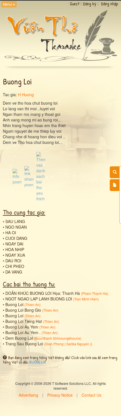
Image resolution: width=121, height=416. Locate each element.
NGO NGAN (16, 227)
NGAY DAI (14, 244)
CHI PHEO (14, 266)
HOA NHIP (14, 249)
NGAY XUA (15, 255)
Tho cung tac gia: (24, 212)
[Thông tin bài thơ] (17, 176)
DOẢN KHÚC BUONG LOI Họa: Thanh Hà (42, 293)
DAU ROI (13, 260)
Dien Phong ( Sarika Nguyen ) (68, 343)
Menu (8, 4)
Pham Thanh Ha (94, 293)
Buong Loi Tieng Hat (23, 321)
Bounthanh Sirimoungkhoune (57, 338)
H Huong (26, 94)
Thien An (32, 304)
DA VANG (13, 272)
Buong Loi (14, 304)
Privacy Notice (60, 395)
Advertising (28, 395)
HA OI (10, 232)
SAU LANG (15, 221)
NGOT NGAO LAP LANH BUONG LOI (38, 299)
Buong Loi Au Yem (21, 327)
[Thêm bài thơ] (115, 185)
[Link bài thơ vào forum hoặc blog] (28, 176)
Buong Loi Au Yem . (23, 332)
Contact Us (91, 395)
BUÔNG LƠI (37, 362)
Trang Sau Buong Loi (24, 343)
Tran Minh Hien (86, 299)
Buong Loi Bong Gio (23, 310)
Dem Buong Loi (19, 338)
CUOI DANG (16, 238)
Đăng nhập (109, 4)
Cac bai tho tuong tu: (29, 283)
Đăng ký (89, 4)
